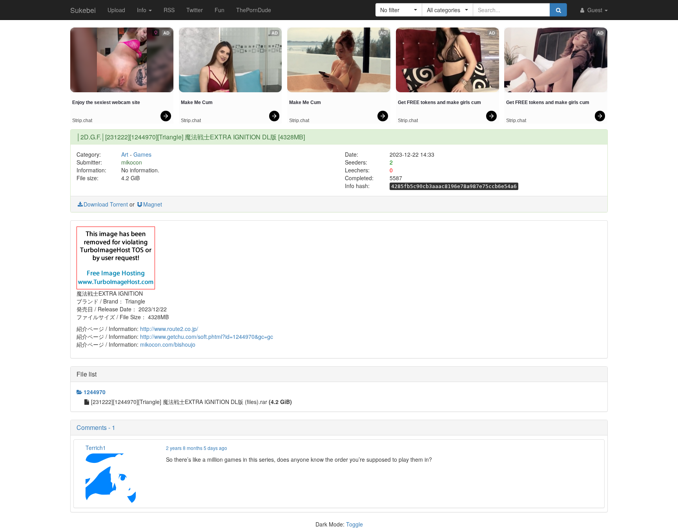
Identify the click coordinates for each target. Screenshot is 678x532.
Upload (116, 10)
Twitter (194, 10)
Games (142, 154)
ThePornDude (253, 10)
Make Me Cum (197, 102)
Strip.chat (82, 120)
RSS (169, 10)
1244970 (95, 392)
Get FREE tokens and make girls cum (439, 102)
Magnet (152, 204)
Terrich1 (96, 448)
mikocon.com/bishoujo (167, 344)
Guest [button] (595, 10)
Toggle (354, 524)
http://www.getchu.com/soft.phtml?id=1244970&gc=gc (206, 336)
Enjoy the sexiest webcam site (106, 102)
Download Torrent (106, 204)
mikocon (131, 162)
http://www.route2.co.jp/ (169, 329)
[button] (398, 9)
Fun (219, 10)
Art (124, 154)
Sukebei (83, 10)
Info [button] (142, 10)
